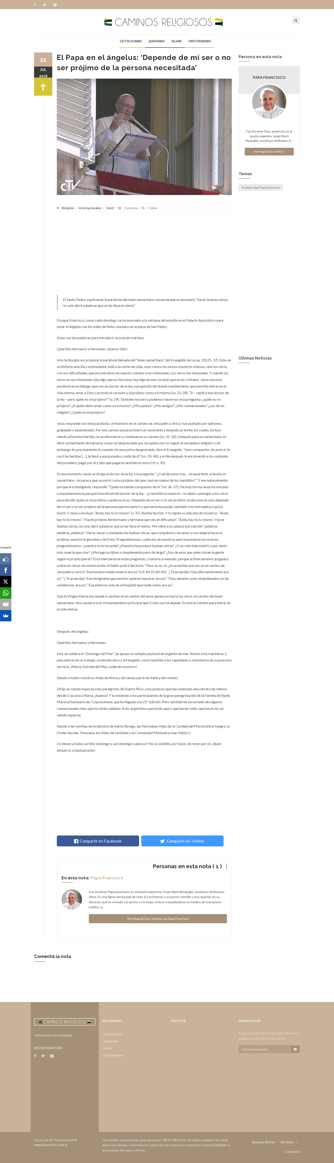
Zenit (110, 208)
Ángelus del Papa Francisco (261, 187)
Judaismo (157, 41)
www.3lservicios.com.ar (51, 1145)
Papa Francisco (107, 877)
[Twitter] (46, 4)
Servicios (287, 1142)
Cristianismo (199, 41)
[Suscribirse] (295, 1049)
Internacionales (90, 208)
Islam (176, 41)
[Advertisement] (144, 256)
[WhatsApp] (5, 593)
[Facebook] (37, 4)
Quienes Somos (263, 1142)
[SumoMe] (5, 615)
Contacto (292, 1151)
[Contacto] (55, 4)
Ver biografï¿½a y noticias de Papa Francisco (158, 918)
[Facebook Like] (5, 559)
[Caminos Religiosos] (167, 21)
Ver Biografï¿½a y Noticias (269, 151)
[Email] (5, 604)
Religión (68, 208)
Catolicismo (131, 41)
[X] (5, 581)
